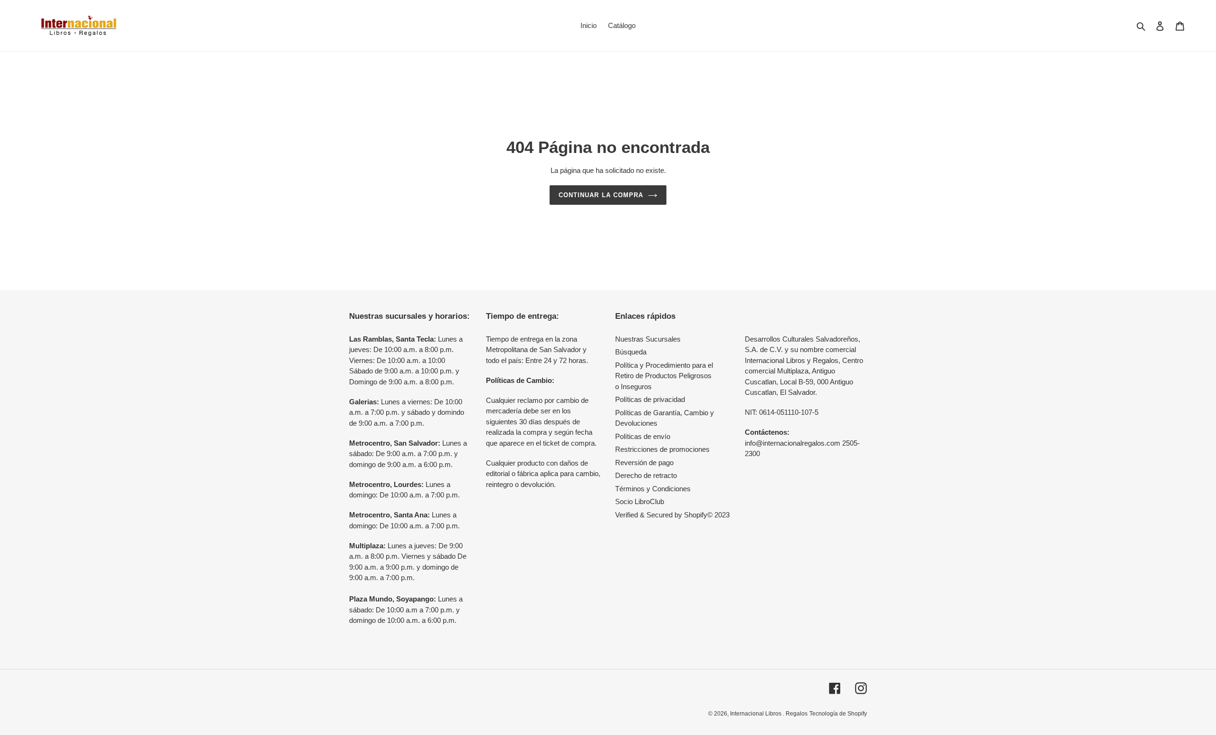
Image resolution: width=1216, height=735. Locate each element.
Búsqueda (630, 352)
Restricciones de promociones (662, 449)
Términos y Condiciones (653, 489)
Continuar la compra (601, 195)
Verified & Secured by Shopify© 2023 (672, 515)
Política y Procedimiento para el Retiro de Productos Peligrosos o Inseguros (664, 376)
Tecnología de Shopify (838, 713)
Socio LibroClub (639, 501)
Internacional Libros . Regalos (769, 713)
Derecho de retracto (646, 475)
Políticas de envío (642, 436)
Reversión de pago (644, 462)
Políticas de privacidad (650, 399)
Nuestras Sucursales (648, 339)
